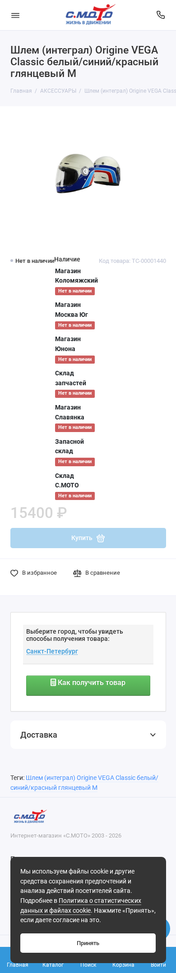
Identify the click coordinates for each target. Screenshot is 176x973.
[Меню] (15, 15)
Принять (88, 943)
